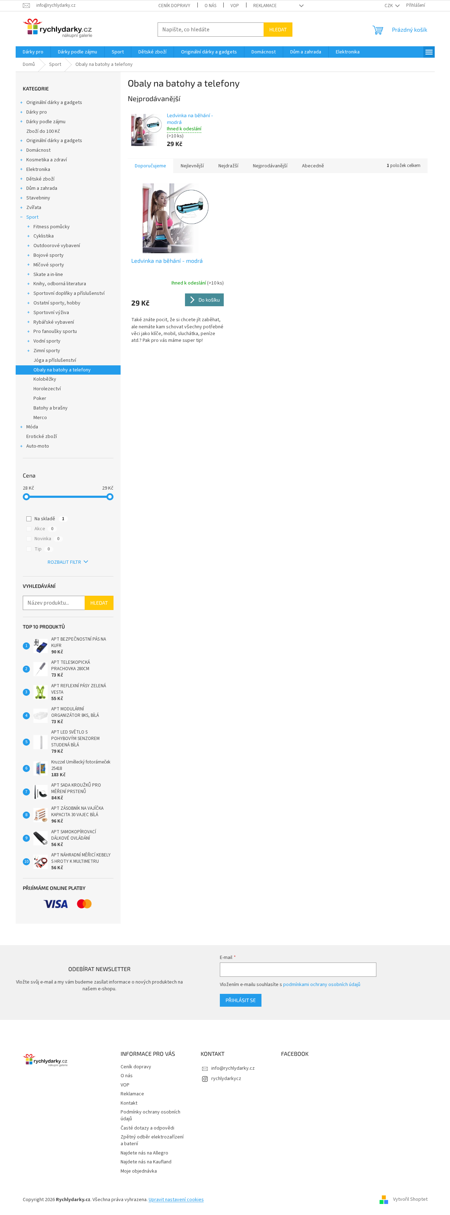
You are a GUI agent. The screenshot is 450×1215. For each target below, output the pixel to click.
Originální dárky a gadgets (54, 102)
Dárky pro (36, 112)
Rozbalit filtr (64, 562)
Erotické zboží (41, 436)
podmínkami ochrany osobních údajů (321, 984)
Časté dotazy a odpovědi (147, 1128)
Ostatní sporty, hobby (56, 303)
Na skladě (49, 518)
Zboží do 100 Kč (43, 131)
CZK (389, 5)
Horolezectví (47, 388)
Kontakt (129, 1103)
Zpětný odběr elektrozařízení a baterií (152, 1140)
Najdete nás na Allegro (144, 1153)
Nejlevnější (192, 166)
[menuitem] (33, 52)
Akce (44, 528)
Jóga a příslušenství (54, 360)
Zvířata (33, 207)
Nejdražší (228, 166)
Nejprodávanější (270, 166)
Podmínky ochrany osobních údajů (150, 1115)
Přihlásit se (241, 1000)
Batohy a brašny (50, 408)
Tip (42, 549)
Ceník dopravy (174, 5)
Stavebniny (38, 198)
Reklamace (265, 5)
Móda (32, 427)
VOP (235, 5)
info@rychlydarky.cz (233, 1068)
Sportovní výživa (51, 312)
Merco (40, 417)
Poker (39, 398)
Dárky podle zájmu (45, 121)
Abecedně (313, 166)
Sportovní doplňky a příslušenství (69, 293)
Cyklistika (43, 236)
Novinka (47, 538)
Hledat (278, 29)
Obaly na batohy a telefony (62, 370)
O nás (210, 5)
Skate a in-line (48, 274)
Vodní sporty (46, 341)
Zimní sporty (46, 350)
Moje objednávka (139, 1171)
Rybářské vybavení (53, 322)
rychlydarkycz (226, 1078)
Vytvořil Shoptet (410, 1199)
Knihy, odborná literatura (59, 283)
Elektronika (38, 169)
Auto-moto (37, 446)
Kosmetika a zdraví (46, 159)
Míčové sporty (48, 264)
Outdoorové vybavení (56, 245)
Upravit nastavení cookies (176, 1199)
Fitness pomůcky (51, 226)
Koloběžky (44, 379)
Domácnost (38, 150)
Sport (32, 217)
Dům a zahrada (41, 188)
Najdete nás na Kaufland (146, 1162)
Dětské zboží (40, 179)
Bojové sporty (48, 255)
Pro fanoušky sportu (55, 331)
